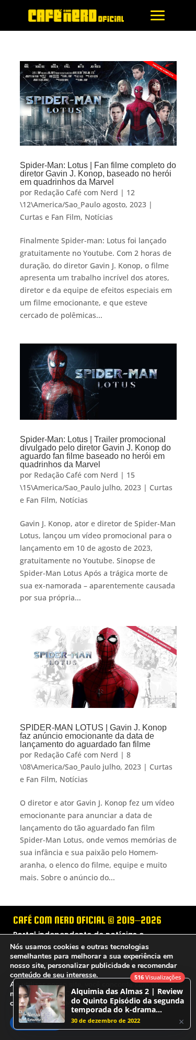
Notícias (99, 217)
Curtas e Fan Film (50, 217)
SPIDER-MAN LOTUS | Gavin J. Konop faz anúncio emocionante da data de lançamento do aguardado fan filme (93, 736)
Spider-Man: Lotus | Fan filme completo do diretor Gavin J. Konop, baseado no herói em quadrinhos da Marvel (98, 173)
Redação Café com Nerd (76, 192)
